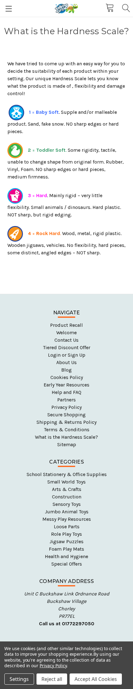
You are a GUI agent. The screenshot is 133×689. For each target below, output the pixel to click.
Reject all (51, 679)
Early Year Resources (66, 385)
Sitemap (66, 444)
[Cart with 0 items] (109, 8)
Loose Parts (66, 526)
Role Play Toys (66, 534)
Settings (19, 679)
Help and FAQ (66, 392)
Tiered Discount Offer (66, 347)
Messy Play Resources (66, 519)
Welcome (66, 332)
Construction (66, 497)
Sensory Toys (67, 504)
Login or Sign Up (66, 355)
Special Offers (66, 564)
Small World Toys (66, 482)
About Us (66, 362)
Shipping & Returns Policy (66, 422)
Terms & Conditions (66, 429)
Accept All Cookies (96, 679)
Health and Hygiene (66, 556)
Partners (66, 400)
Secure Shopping (66, 415)
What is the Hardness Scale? (66, 437)
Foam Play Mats (66, 549)
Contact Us (66, 340)
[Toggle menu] (8, 8)
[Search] (125, 8)
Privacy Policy (66, 407)
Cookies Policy (66, 377)
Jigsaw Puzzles (66, 541)
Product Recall (66, 325)
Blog (66, 370)
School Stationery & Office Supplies (67, 474)
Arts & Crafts (66, 489)
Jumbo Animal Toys (66, 512)
